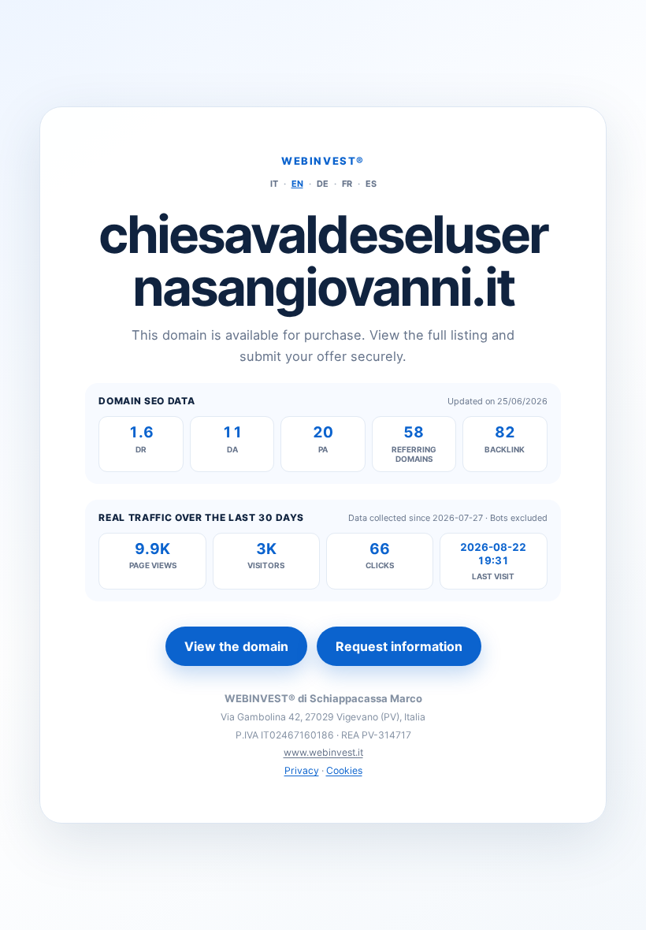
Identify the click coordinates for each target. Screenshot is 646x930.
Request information (399, 646)
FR (347, 183)
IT (274, 183)
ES (371, 183)
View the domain (236, 646)
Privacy (301, 770)
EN (297, 183)
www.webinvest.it (323, 752)
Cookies (344, 770)
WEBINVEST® (323, 160)
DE (323, 183)
